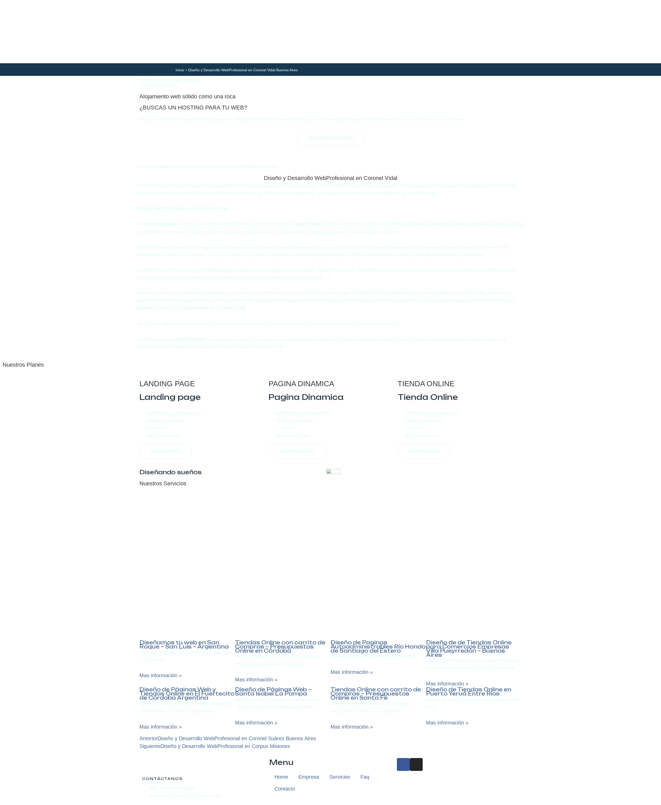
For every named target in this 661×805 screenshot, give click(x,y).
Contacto (284, 789)
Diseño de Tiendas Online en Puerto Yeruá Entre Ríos (468, 691)
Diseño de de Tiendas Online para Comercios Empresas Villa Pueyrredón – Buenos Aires (469, 648)
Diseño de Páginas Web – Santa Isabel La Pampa (273, 691)
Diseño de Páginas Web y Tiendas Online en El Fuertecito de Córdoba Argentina (186, 693)
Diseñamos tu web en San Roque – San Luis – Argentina (184, 644)
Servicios (339, 777)
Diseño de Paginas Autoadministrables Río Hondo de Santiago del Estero (378, 646)
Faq (364, 777)
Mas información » (160, 675)
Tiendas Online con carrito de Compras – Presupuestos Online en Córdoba (280, 646)
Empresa (308, 777)
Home (281, 777)
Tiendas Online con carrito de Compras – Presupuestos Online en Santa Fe (375, 693)
